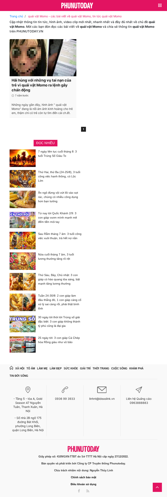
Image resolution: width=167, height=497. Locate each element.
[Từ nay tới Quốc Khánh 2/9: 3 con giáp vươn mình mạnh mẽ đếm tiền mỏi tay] (23, 220)
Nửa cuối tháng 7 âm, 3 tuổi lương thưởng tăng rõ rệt (56, 256)
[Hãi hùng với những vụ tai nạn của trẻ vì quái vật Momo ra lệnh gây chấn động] (43, 57)
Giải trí (85, 368)
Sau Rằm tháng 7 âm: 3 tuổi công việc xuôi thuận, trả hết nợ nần (59, 236)
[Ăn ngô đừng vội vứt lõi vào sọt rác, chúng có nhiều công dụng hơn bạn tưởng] (23, 199)
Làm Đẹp (56, 368)
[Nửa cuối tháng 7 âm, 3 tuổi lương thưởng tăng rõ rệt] (23, 261)
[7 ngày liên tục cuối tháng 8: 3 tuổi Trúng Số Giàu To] (23, 158)
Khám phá (136, 368)
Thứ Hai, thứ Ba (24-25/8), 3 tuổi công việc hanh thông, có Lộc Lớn (59, 176)
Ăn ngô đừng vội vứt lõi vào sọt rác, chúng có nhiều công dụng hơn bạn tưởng (58, 197)
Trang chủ (16, 16)
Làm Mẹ (42, 368)
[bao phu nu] (77, 5)
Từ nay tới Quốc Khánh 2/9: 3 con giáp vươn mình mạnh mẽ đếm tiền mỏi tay (57, 217)
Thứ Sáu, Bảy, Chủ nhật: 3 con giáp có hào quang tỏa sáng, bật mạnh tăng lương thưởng (59, 279)
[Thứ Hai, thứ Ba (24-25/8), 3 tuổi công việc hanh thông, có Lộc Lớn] (23, 179)
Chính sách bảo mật (83, 477)
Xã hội (19, 368)
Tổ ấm (30, 368)
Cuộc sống (119, 368)
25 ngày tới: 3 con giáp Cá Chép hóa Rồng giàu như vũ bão (59, 340)
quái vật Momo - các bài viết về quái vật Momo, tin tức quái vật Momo (75, 16)
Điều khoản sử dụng (83, 484)
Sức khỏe (71, 368)
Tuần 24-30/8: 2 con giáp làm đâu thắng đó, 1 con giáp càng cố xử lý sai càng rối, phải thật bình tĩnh (59, 302)
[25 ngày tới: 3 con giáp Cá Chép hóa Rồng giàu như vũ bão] (23, 344)
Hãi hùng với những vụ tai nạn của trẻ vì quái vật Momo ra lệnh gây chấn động (41, 85)
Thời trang (101, 368)
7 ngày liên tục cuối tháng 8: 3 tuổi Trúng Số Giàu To (57, 153)
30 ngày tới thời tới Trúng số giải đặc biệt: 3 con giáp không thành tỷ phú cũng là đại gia (59, 321)
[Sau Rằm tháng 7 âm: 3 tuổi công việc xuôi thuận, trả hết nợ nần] (23, 240)
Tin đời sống (19, 375)
